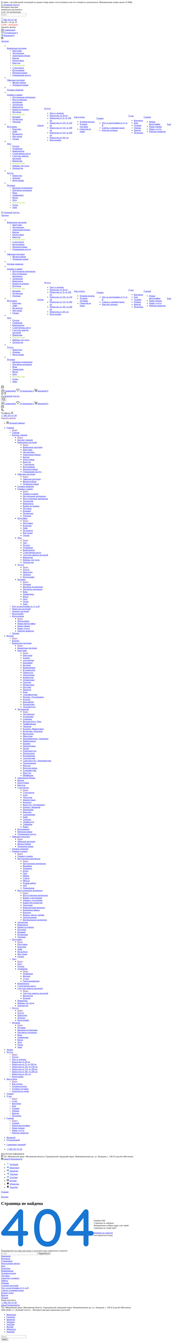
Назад (14, 430)
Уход (25, 543)
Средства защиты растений (35, 993)
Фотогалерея (23, 621)
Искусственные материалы (35, 895)
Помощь (5, 1283)
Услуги (26, 569)
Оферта (4, 1280)
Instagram (14, 1171)
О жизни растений (9, 1285)
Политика (5, 1268)
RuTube (13, 1181)
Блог (3, 1266)
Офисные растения (32, 479)
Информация (7, 1271)
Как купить (17, 1084)
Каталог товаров (25, 440)
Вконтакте (14, 1168)
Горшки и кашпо (30, 494)
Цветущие (27, 655)
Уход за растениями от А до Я (15, 1288)
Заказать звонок (8, 418)
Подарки (27, 584)
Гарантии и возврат (10, 1278)
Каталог (15, 641)
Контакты (5, 1258)
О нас (14, 1101)
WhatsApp (14, 1184)
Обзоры (4, 1298)
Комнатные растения (32, 447)
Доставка (5, 1276)
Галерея (15, 1123)
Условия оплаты (8, 1273)
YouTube (14, 1177)
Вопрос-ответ (7, 1293)
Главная (15, 432)
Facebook (14, 1164)
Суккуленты (28, 792)
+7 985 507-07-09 (9, 20)
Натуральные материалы (34, 863)
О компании (7, 1261)
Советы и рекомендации (12, 1290)
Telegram (14, 1174)
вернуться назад (105, 1235)
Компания (5, 1256)
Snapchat (14, 1187)
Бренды (4, 1295)
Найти (4, 1339)
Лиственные (28, 714)
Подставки (28, 523)
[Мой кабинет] (2, 38)
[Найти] (2, 18)
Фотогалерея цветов (10, 1263)
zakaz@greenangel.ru (13, 1159)
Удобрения (28, 974)
